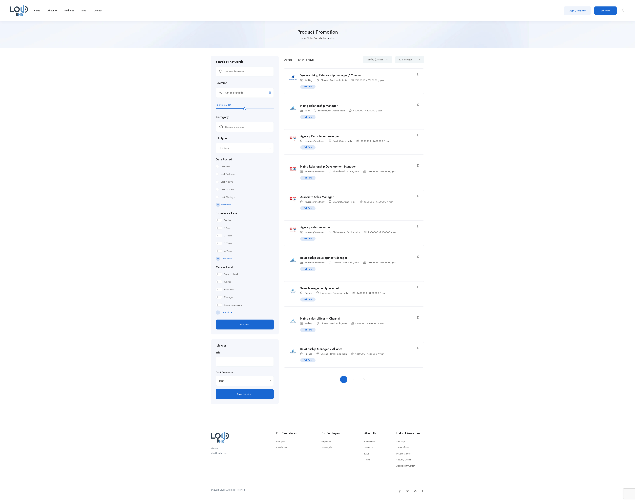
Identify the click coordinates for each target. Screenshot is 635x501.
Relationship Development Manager (323, 258)
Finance (308, 293)
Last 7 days (227, 182)
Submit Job (326, 447)
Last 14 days (227, 189)
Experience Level (227, 213)
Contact (98, 10)
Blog (84, 10)
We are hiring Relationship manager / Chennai (330, 75)
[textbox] (242, 127)
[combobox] (245, 127)
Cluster (227, 282)
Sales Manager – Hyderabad (319, 288)
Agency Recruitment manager (319, 136)
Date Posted (224, 159)
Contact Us (369, 441)
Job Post (605, 10)
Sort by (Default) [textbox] (374, 59)
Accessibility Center (405, 465)
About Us (368, 447)
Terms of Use (402, 447)
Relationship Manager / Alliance (321, 349)
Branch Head (231, 274)
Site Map (400, 441)
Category (222, 117)
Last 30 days (228, 197)
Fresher (228, 220)
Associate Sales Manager (317, 197)
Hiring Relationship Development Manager (328, 166)
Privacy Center (403, 453)
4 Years (228, 251)
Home (37, 10)
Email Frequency (224, 372)
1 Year (227, 228)
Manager (228, 297)
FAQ (366, 453)
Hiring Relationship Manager (319, 106)
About (51, 10)
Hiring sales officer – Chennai (320, 318)
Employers (326, 441)
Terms (367, 459)
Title (218, 352)
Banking (308, 80)
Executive (229, 289)
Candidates (281, 447)
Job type (221, 138)
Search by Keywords (229, 61)
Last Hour (226, 166)
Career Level (224, 267)
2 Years (228, 235)
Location (221, 82)
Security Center (403, 459)
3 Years (228, 243)
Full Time (308, 86)
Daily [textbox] (221, 381)
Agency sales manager (315, 227)
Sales (307, 110)
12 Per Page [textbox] (405, 59)
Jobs (310, 38)
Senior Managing (233, 305)
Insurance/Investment (314, 141)
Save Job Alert (244, 394)
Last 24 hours (228, 174)
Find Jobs (69, 10)
